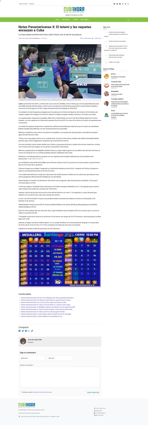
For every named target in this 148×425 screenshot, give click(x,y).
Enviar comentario (93, 392)
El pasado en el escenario (118, 76)
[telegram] (125, 3)
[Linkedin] (26, 331)
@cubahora (98, 411)
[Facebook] (19, 331)
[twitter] (117, 3)
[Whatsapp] (29, 331)
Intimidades (115, 91)
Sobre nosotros (23, 3)
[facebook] (114, 3)
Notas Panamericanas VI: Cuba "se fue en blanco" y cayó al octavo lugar (45, 305)
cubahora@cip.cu (101, 413)
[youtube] (120, 3)
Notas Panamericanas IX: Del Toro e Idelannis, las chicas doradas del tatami (47, 298)
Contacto (31, 3)
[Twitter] (23, 331)
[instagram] (122, 3)
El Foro (113, 74)
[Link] (32, 331)
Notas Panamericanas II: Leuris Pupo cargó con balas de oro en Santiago (46, 314)
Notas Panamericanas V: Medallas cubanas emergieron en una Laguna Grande (48, 307)
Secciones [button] (65, 19)
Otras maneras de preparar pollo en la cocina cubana (120, 85)
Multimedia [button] (85, 19)
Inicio (57, 19)
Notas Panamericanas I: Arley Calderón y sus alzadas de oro (41, 316)
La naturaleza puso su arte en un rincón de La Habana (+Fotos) (119, 115)
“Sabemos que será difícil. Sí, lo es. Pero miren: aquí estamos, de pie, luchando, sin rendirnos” (116, 48)
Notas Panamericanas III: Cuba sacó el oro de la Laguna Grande (43, 312)
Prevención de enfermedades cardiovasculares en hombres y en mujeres (116, 34)
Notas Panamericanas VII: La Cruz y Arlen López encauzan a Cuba (43, 302)
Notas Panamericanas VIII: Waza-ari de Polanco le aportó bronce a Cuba (46, 300)
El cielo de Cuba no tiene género (117, 41)
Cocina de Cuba (116, 82)
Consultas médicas (117, 99)
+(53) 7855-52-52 (100, 408)
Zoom (113, 110)
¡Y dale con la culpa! (114, 62)
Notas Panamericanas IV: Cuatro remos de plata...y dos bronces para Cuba (46, 309)
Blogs (76, 19)
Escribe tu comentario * (26, 365)
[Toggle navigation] (128, 19)
